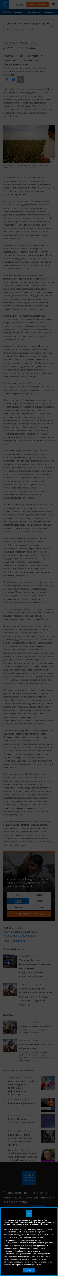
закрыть (29, 1270)
